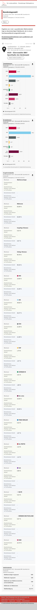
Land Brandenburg (12, 46)
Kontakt (19, 601)
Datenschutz (4, 601)
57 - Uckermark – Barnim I (24, 46)
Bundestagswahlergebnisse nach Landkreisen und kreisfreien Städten (17, 37)
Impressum (12, 601)
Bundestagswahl (10, 12)
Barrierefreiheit (26, 601)
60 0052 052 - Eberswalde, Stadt (15, 48)
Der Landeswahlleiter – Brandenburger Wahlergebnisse (20, 3)
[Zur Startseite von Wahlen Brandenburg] (4, 3)
